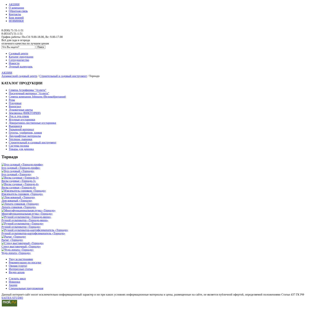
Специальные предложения (26, 288)
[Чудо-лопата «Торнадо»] (17, 249)
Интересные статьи (21, 269)
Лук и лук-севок (19, 116)
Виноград (15, 106)
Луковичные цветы (21, 109)
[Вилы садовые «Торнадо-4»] (20, 184)
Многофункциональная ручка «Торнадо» (27, 213)
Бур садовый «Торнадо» (16, 174)
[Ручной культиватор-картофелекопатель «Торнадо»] (34, 230)
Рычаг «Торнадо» (12, 239)
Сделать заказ (17, 278)
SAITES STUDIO (12, 297)
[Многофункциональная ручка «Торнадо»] (28, 210)
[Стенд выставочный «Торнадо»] (22, 243)
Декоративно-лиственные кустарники (32, 122)
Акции (13, 285)
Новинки (14, 281)
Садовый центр (18, 53)
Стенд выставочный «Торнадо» (21, 246)
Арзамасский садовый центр (19, 76)
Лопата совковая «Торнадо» (18, 207)
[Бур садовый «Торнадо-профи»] (22, 164)
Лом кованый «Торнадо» (16, 200)
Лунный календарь (20, 66)
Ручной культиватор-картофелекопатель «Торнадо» (33, 233)
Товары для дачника (21, 149)
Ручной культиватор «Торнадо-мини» (24, 220)
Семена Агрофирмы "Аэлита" (27, 90)
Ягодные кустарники (22, 119)
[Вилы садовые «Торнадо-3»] (20, 177)
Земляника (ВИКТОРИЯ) (25, 113)
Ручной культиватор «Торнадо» (21, 226)
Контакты (15, 14)
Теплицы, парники (20, 139)
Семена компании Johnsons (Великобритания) (37, 96)
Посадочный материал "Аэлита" (29, 93)
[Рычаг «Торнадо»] (13, 236)
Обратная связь (18, 11)
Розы (12, 99)
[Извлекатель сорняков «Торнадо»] (23, 190)
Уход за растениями (21, 259)
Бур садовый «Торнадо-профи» (20, 167)
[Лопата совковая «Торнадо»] (20, 203)
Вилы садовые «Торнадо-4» (18, 187)
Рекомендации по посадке (25, 262)
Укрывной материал (21, 129)
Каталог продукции (21, 56)
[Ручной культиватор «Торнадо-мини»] (26, 217)
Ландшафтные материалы (25, 135)
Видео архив (17, 272)
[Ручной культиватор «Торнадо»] (22, 223)
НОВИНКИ (16, 20)
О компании (16, 7)
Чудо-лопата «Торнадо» (16, 253)
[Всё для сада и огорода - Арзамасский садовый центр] (157, 27)
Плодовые (15, 103)
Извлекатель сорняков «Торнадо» (22, 194)
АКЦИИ (14, 4)
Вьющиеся (15, 126)
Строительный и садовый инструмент (63, 76)
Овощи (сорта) (18, 265)
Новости (14, 63)
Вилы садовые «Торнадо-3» (18, 180)
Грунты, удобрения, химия (25, 132)
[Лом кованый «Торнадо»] (18, 197)
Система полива (19, 145)
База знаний (16, 17)
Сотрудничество (19, 60)
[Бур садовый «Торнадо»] (17, 171)
